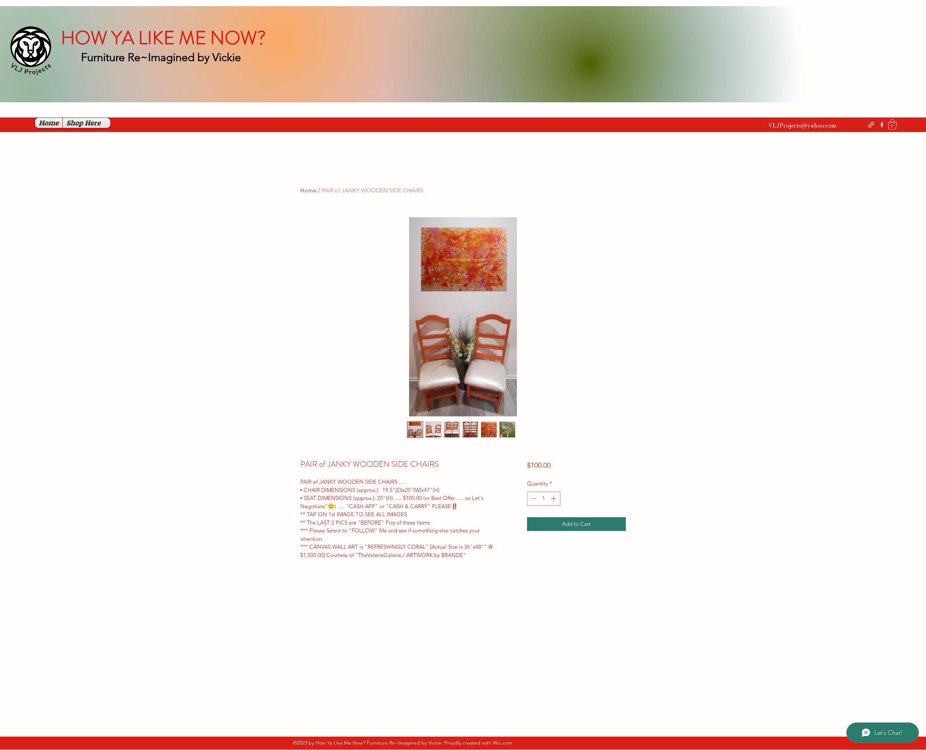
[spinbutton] (543, 498)
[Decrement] (533, 498)
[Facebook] (881, 124)
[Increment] (554, 498)
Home (308, 190)
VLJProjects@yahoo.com (802, 125)
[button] (892, 124)
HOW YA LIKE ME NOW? (163, 37)
